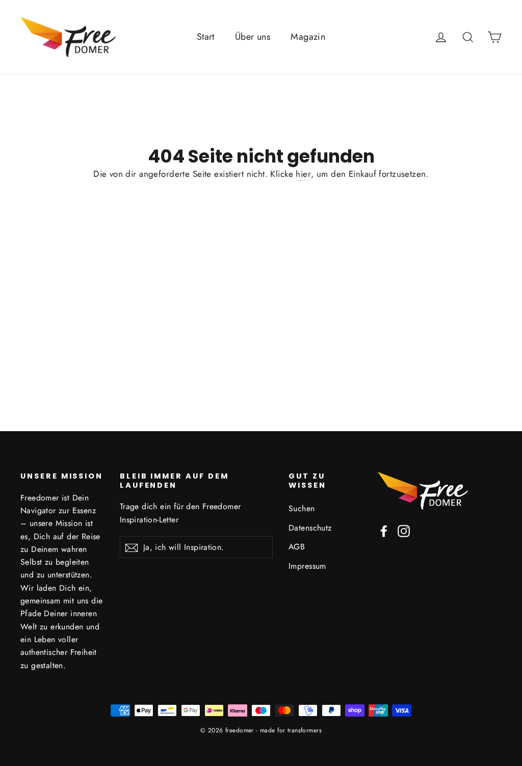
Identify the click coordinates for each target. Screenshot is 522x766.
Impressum (307, 566)
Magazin (308, 36)
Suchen (302, 508)
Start (206, 36)
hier (303, 174)
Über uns (252, 36)
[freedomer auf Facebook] (384, 530)
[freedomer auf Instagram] (404, 530)
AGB (297, 546)
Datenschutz (310, 528)
